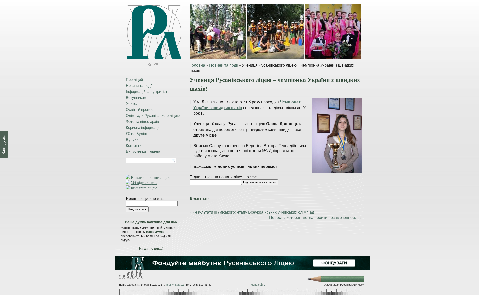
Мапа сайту (258, 284)
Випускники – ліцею (143, 151)
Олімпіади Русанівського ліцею (153, 115)
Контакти (133, 145)
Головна (197, 65)
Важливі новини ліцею (150, 177)
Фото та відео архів (142, 121)
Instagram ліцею (144, 187)
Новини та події (223, 65)
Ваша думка (155, 232)
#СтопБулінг (136, 133)
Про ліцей (134, 79)
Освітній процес (139, 109)
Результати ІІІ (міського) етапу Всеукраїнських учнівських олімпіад (253, 212)
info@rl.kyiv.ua (175, 284)
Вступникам (136, 97)
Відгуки (132, 139)
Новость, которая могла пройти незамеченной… (314, 217)
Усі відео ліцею (144, 182)
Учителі (132, 103)
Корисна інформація (143, 127)
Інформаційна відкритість (147, 91)
